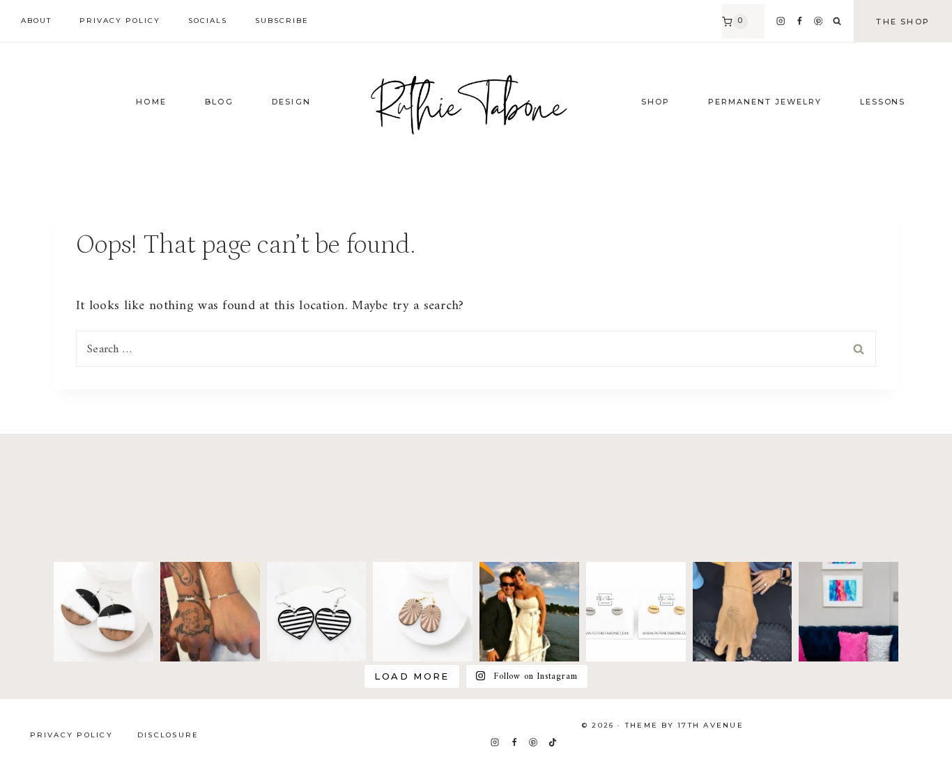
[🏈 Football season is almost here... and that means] (636, 611)
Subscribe (282, 20)
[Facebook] (799, 21)
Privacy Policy (71, 734)
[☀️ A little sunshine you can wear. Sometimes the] (423, 611)
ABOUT (36, 20)
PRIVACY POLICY (119, 20)
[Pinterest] (818, 21)
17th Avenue (710, 725)
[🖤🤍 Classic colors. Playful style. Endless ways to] (317, 611)
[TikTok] (552, 742)
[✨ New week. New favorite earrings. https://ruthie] (103, 611)
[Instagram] (780, 21)
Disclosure (168, 734)
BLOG (219, 102)
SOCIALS (207, 20)
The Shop (903, 21)
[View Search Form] (837, 21)
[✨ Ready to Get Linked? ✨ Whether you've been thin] (742, 611)
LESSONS (883, 102)
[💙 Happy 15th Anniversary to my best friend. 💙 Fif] (529, 611)
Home (151, 102)
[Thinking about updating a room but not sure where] (848, 611)
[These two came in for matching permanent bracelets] (210, 611)
